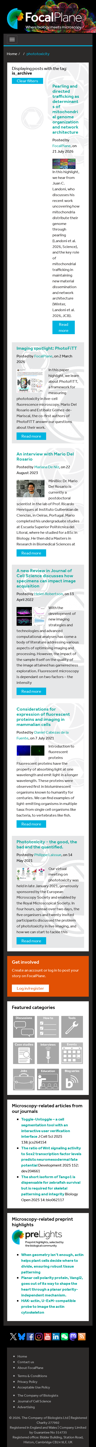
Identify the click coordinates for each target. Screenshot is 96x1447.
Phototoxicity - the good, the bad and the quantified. (47, 844)
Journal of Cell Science (34, 1401)
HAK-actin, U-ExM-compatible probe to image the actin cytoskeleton (48, 1306)
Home (12, 53)
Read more (64, 327)
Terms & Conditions (32, 1376)
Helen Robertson (48, 593)
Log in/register (30, 988)
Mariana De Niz (46, 466)
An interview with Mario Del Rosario (45, 456)
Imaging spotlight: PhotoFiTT (47, 348)
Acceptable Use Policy (33, 1387)
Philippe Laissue (47, 854)
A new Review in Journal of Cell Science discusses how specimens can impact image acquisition (46, 578)
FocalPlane (61, 145)
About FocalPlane (30, 1367)
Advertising (26, 1407)
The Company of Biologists (37, 1395)
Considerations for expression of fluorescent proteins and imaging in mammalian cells (43, 716)
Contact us (25, 1362)
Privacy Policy (27, 1381)
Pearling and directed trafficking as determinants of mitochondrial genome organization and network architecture (65, 109)
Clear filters (27, 80)
